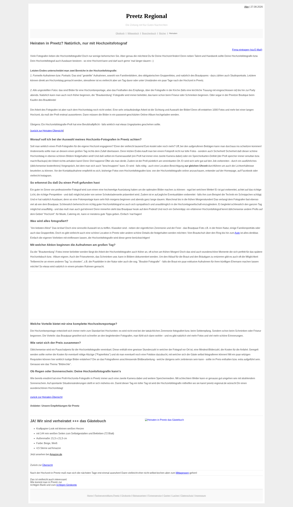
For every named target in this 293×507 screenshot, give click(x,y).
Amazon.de (56, 454)
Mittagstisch (133, 33)
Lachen (175, 495)
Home (90, 495)
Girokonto (126, 495)
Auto (237, 233)
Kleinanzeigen (139, 495)
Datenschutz (187, 495)
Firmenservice (155, 495)
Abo (246, 6)
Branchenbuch (149, 33)
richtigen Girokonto (66, 485)
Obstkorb (120, 33)
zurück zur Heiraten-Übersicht (47, 130)
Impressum (200, 495)
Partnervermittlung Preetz (107, 495)
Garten (167, 495)
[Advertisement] (146, 295)
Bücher (162, 33)
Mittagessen (182, 473)
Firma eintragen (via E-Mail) (247, 49)
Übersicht (47, 465)
